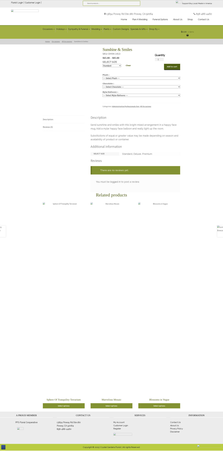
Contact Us (175, 422)
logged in (115, 181)
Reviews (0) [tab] (48, 127)
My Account (118, 422)
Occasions (56, 41)
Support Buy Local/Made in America (197, 3)
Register (117, 428)
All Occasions (67, 41)
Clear (128, 65)
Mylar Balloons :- (110, 92)
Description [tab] (48, 119)
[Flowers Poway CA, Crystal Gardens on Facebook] (3, 447)
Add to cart (172, 66)
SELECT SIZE (110, 62)
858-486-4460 (204, 14)
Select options (64, 406)
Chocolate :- (108, 83)
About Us (174, 425)
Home (47, 41)
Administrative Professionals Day (125, 106)
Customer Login (32, 2)
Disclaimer (175, 432)
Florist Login (17, 2)
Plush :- (106, 74)
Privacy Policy (176, 428)
